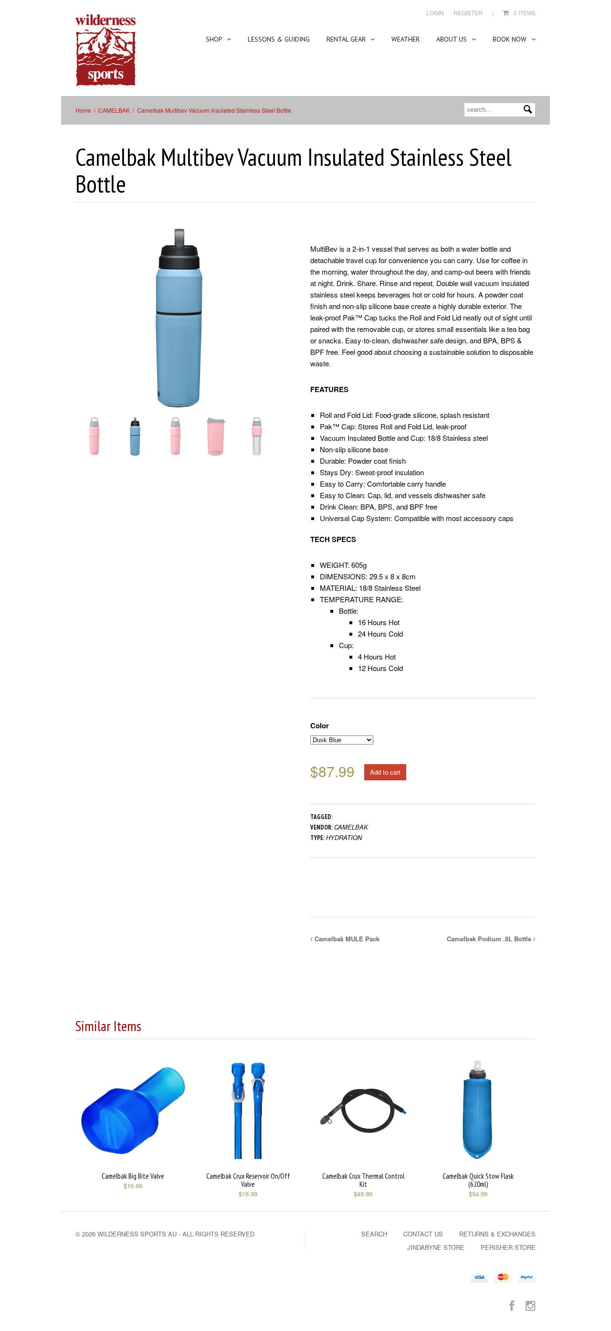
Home (83, 110)
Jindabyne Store (435, 1247)
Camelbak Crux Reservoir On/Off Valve (248, 1180)
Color (319, 725)
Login (435, 13)
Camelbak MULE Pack (346, 938)
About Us (452, 39)
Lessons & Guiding (279, 39)
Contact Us (423, 1233)
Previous (82, 327)
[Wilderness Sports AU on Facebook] (511, 1305)
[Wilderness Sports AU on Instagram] (531, 1305)
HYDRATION (344, 837)
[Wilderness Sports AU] (105, 50)
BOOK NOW (510, 39)
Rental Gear (347, 39)
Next (276, 327)
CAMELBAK (114, 110)
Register (468, 13)
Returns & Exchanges (497, 1233)
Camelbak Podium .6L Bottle (490, 938)
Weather (405, 39)
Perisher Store (508, 1247)
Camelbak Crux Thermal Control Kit (363, 1180)
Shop (215, 39)
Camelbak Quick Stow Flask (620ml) (478, 1180)
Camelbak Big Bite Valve (133, 1176)
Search (374, 1233)
